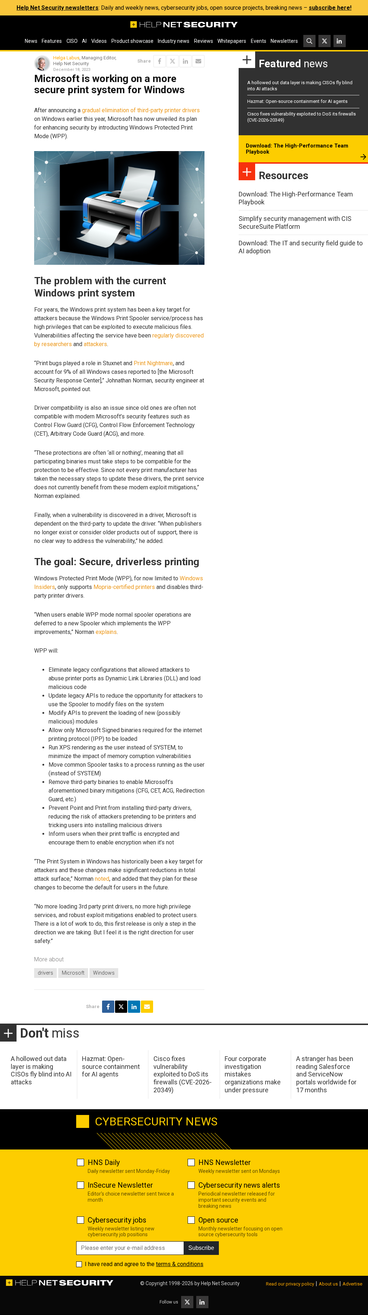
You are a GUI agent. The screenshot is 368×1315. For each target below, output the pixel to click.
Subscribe (201, 1248)
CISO (72, 41)
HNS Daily (104, 1162)
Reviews (203, 41)
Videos (99, 41)
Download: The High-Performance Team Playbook (297, 148)
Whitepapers (231, 41)
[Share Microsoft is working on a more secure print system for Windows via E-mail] (198, 61)
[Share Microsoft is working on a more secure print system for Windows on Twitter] (172, 61)
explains (106, 632)
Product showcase (132, 41)
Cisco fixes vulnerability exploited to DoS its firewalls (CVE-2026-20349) (182, 1074)
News (31, 41)
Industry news (173, 41)
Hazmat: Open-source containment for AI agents (297, 101)
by (37, 344)
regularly (163, 335)
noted (102, 878)
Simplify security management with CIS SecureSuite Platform (295, 222)
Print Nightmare (153, 363)
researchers (57, 344)
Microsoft (73, 973)
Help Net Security (220, 1283)
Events (258, 41)
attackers (95, 344)
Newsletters (284, 41)
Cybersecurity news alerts (239, 1185)
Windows (104, 973)
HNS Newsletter (224, 1162)
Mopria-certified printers (124, 587)
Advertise (352, 1284)
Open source (218, 1220)
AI (84, 41)
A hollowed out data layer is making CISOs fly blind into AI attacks (41, 1070)
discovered (189, 335)
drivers (45, 973)
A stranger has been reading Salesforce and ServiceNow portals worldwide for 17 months (326, 1074)
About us (328, 1284)
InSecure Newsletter (120, 1185)
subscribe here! (330, 7)
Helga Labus (66, 57)
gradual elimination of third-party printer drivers (141, 110)
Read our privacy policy (290, 1284)
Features (52, 41)
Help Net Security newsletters (57, 7)
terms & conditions (179, 1264)
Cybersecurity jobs (117, 1220)
